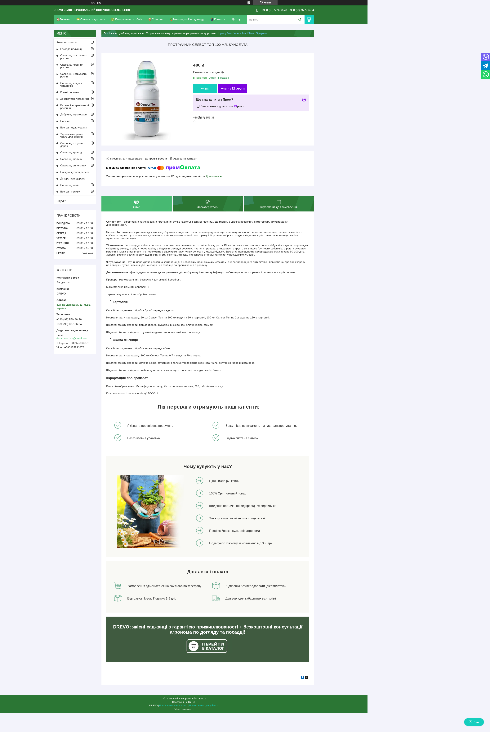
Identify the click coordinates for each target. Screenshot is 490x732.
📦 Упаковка (155, 19)
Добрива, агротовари (131, 33)
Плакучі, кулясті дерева (75, 172)
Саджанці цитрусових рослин (73, 75)
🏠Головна (63, 19)
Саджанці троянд (71, 152)
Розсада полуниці (71, 48)
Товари (113, 33)
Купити (205, 88)
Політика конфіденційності (203, 705)
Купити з (226, 88)
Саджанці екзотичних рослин (73, 57)
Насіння (65, 121)
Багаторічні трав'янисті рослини (74, 106)
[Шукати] (300, 19)
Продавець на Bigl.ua (183, 702)
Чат (476, 722)
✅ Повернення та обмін (126, 19)
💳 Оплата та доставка (90, 19)
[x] (306, 677)
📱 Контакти (217, 19)
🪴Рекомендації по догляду (187, 19)
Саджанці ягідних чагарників (71, 84)
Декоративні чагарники (74, 98)
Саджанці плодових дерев (72, 144)
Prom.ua (202, 698)
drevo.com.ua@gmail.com (72, 338)
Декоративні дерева (72, 178)
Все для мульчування (73, 127)
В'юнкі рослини (69, 92)
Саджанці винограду (73, 165)
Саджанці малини (71, 158)
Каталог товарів (66, 42)
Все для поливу (70, 191)
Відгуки (61, 200)
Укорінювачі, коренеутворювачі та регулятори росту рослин (181, 33)
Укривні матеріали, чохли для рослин (72, 135)
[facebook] (302, 677)
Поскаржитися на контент (173, 705)
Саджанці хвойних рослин (71, 66)
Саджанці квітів (69, 185)
